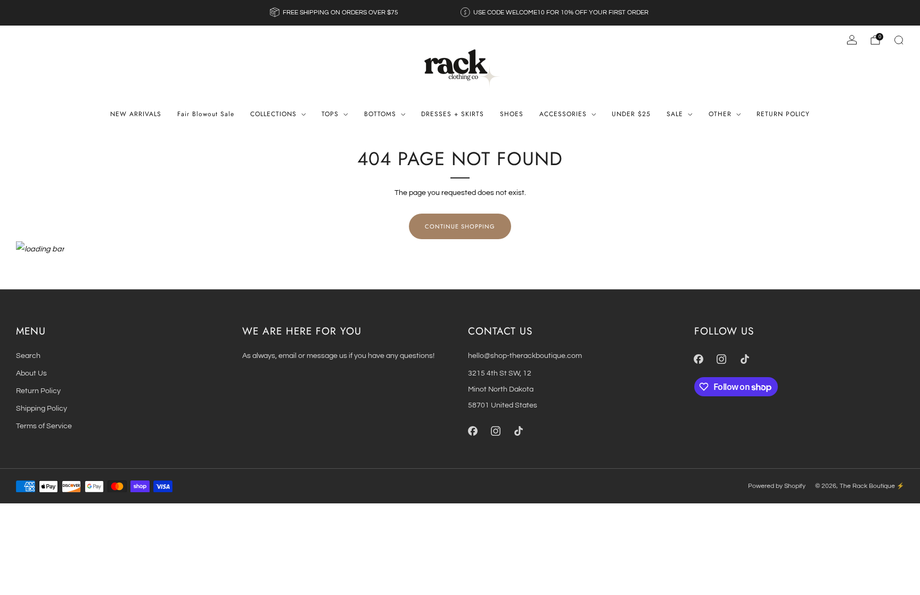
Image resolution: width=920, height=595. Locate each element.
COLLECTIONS (273, 114)
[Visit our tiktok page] (518, 431)
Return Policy (38, 391)
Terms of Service (44, 426)
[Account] (852, 40)
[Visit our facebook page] (472, 431)
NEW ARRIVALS (135, 114)
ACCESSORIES (563, 114)
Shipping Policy (41, 408)
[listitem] (335, 13)
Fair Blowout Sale (205, 114)
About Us (31, 373)
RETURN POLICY (783, 114)
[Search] (898, 40)
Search (28, 356)
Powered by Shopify (777, 486)
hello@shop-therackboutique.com (525, 356)
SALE (675, 114)
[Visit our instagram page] (495, 431)
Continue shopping (460, 226)
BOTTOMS (380, 114)
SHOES (511, 114)
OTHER (720, 114)
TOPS (330, 114)
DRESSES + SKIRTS (452, 114)
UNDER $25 (631, 114)
